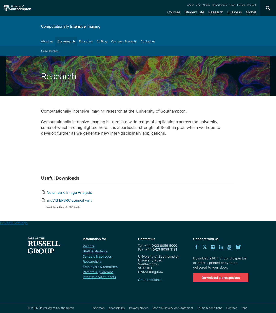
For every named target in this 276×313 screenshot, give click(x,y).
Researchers (92, 261)
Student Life (194, 12)
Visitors (88, 246)
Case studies (50, 51)
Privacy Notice (139, 308)
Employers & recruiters (100, 267)
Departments (219, 5)
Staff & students (95, 251)
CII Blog (102, 41)
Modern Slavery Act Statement (173, 308)
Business (234, 12)
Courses (174, 12)
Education (86, 41)
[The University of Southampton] (17, 8)
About (190, 5)
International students (99, 277)
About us (47, 41)
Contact (251, 5)
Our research (66, 41)
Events (241, 5)
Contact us (148, 41)
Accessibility (117, 308)
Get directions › (150, 280)
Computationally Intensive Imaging (70, 26)
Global (251, 12)
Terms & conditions (209, 308)
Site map (99, 308)
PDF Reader (75, 207)
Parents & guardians (98, 272)
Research (215, 12)
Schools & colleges (97, 256)
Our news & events (124, 41)
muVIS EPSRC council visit (69, 200)
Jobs (244, 308)
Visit (198, 5)
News (232, 5)
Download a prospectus (221, 278)
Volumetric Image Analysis (69, 192)
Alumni (206, 5)
